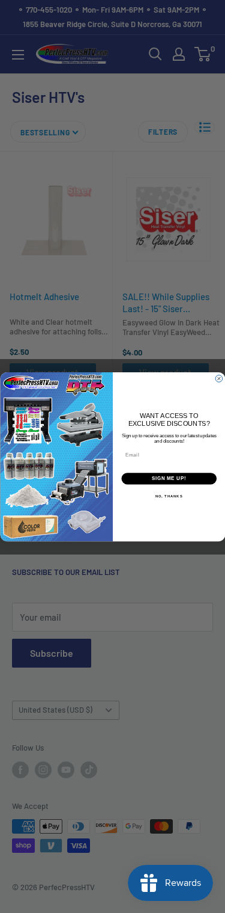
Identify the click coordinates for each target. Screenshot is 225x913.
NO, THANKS (168, 496)
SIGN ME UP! (168, 478)
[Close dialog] (219, 378)
